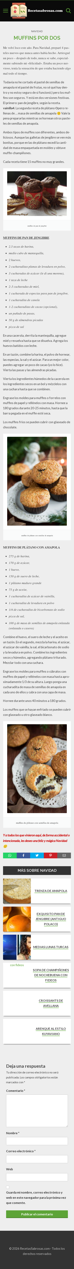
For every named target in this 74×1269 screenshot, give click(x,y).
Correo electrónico (21, 1151)
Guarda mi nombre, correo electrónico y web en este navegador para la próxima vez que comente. (36, 1198)
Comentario (15, 1091)
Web (9, 1169)
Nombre (12, 1133)
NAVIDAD (37, 31)
